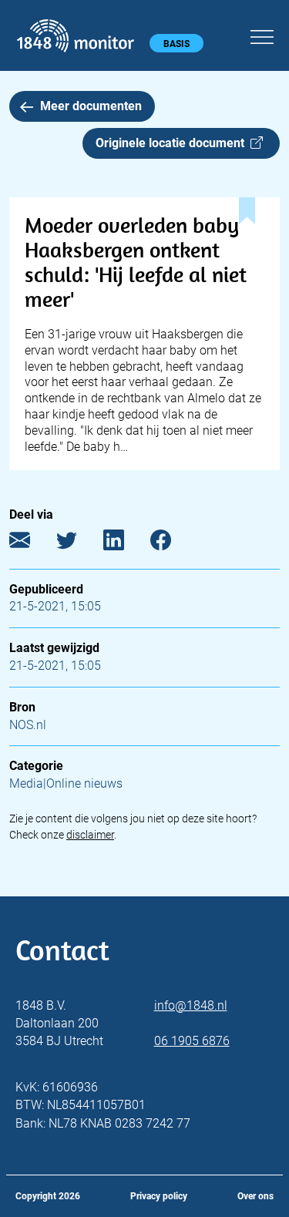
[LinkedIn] (125, 543)
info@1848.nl (190, 1005)
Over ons (255, 1196)
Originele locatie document (173, 143)
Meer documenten (91, 106)
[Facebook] (172, 543)
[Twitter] (78, 543)
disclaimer (90, 835)
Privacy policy (158, 1196)
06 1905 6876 (192, 1041)
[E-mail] (31, 543)
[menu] (262, 34)
